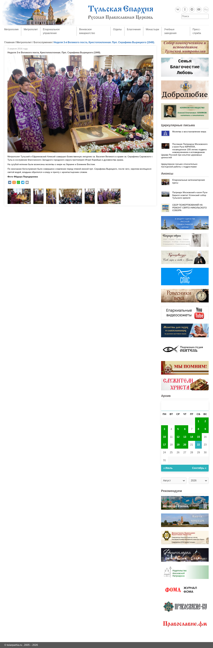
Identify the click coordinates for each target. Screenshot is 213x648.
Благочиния (134, 29)
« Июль (168, 468)
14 (191, 437)
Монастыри (152, 29)
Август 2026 (185, 406)
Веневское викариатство (87, 31)
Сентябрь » (199, 468)
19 (178, 444)
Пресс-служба (197, 31)
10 (164, 437)
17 (164, 444)
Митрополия (11, 29)
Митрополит (31, 29)
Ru (206, 9)
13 (184, 437)
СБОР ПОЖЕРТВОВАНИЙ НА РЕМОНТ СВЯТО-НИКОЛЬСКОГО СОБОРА (189, 208)
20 (184, 444)
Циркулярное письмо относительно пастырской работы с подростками (179, 165)
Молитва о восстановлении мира (189, 131)
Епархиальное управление (51, 31)
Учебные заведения (170, 31)
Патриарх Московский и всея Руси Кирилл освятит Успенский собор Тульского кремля (189, 195)
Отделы (117, 29)
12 (178, 437)
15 (198, 437)
